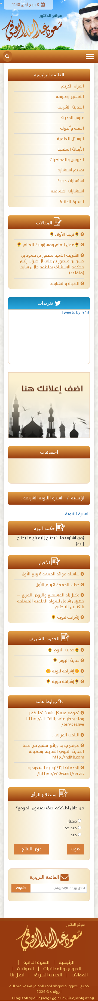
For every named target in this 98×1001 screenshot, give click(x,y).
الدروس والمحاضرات (67, 159)
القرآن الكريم (72, 86)
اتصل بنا (17, 975)
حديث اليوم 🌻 (67, 660)
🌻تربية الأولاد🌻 (65, 234)
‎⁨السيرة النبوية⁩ (77, 514)
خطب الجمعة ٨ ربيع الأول (58, 584)
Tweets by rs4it (76, 312)
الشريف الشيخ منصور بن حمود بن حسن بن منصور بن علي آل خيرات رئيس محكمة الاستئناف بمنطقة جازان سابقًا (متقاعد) (51, 264)
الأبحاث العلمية (70, 149)
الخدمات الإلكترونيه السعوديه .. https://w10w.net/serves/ (54, 770)
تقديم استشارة (71, 170)
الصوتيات (25, 969)
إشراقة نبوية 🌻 (66, 617)
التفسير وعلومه (70, 96)
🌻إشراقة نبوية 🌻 (63, 681)
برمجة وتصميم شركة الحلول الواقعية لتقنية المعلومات (53, 998)
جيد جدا (70, 828)
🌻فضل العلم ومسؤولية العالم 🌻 (49, 244)
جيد (74, 835)
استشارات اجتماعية (67, 191)
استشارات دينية (70, 180)
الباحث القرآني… (66, 735)
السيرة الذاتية (72, 201)
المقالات (80, 975)
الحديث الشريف (70, 107)
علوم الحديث (72, 117)
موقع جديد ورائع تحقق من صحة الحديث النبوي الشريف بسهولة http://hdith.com (53, 751)
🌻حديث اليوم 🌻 (64, 650)
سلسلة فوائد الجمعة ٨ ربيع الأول (51, 574)
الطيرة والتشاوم (65, 283)
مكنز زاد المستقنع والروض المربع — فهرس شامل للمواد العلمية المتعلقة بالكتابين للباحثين (50, 601)
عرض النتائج (32, 849)
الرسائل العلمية (70, 138)
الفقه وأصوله (72, 128)
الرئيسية (78, 498)
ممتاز (72, 821)
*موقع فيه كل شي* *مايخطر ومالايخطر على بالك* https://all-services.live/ (55, 719)
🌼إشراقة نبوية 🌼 (63, 671)
